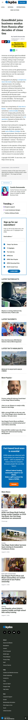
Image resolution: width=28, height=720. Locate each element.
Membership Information (9, 702)
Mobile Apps (6, 654)
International (21, 7)
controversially (13, 111)
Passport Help (6, 686)
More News (6, 492)
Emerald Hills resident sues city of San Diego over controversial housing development (14, 431)
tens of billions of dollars (12, 131)
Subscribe (14, 271)
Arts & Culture (5, 510)
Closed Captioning (7, 675)
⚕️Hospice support (9, 207)
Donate (14, 484)
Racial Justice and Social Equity (9, 573)
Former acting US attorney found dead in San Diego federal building (13, 399)
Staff (4, 662)
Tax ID (4, 708)
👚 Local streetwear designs (11, 210)
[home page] (11, 2)
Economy (3, 543)
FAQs (4, 681)
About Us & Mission (7, 642)
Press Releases (6, 656)
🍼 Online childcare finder (11, 213)
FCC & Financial (7, 651)
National (10, 7)
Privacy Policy (6, 659)
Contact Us (5, 678)
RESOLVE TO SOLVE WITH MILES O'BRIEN (12, 370)
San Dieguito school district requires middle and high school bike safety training (14, 610)
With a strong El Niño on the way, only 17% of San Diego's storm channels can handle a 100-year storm (14, 414)
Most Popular (7, 378)
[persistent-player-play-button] (2, 718)
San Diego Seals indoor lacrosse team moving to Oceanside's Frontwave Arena (14, 547)
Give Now (22, 2)
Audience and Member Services (10, 672)
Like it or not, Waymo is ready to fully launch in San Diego (13, 406)
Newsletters (6, 645)
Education (4, 606)
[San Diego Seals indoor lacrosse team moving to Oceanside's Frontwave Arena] (14, 534)
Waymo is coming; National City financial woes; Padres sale (12, 311)
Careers (5, 648)
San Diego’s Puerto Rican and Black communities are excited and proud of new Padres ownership (13, 423)
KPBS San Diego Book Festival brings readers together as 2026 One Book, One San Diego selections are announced (14, 515)
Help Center (6, 689)
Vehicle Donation (7, 710)
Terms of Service (7, 665)
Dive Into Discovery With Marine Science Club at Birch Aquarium (12, 341)
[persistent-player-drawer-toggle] (26, 718)
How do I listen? (7, 683)
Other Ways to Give (7, 705)
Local (3, 7)
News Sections (14, 10)
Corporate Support (7, 696)
